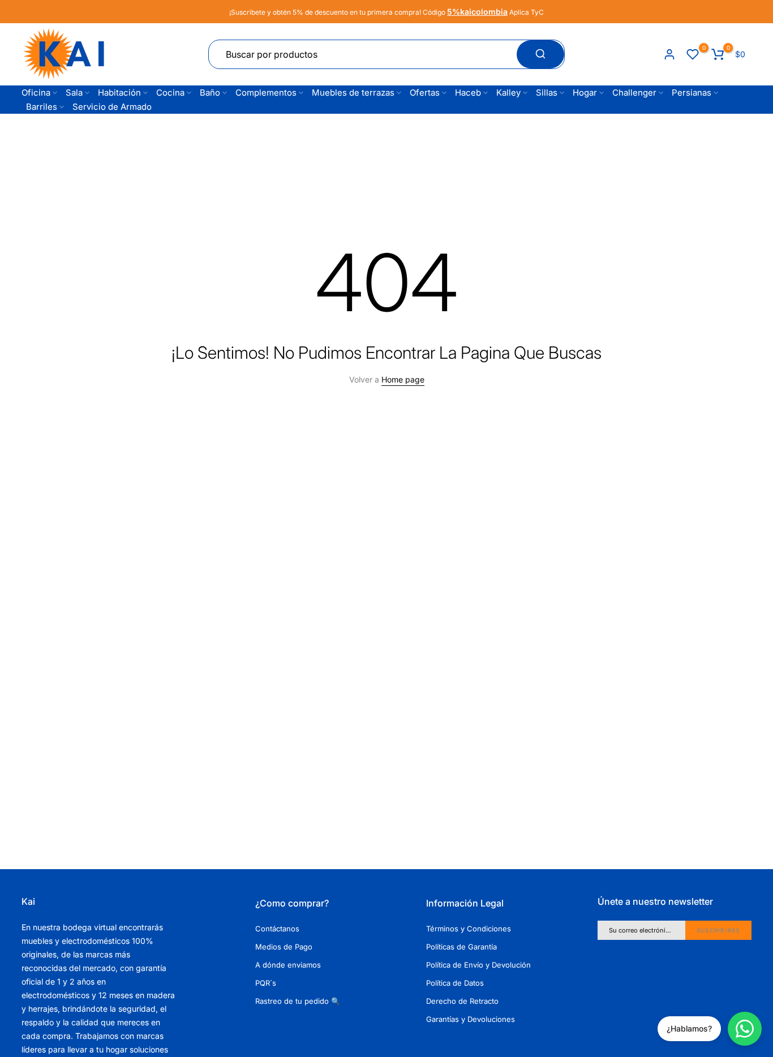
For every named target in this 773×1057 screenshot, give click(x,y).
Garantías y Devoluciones (470, 1019)
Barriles (41, 106)
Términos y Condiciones (468, 928)
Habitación (119, 92)
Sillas (546, 92)
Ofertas (425, 92)
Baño (210, 92)
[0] (692, 54)
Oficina (36, 92)
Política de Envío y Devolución (478, 964)
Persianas (691, 92)
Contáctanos (277, 928)
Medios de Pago (283, 946)
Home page (402, 379)
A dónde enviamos (288, 964)
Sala (74, 92)
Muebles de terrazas (353, 92)
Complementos (266, 92)
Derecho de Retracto (462, 1001)
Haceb (468, 92)
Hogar (585, 92)
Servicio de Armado (112, 106)
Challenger (634, 92)
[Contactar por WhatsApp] (745, 1029)
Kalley (508, 92)
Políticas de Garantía (461, 946)
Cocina (170, 92)
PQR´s (265, 982)
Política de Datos (455, 982)
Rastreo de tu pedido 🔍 (297, 1001)
